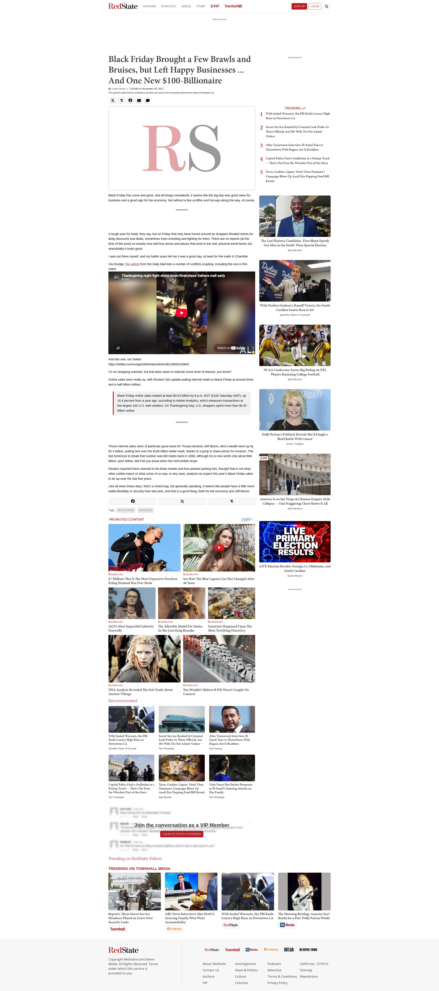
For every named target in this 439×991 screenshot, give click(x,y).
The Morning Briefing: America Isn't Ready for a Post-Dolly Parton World (304, 915)
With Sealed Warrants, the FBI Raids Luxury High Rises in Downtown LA (128, 740)
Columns (241, 983)
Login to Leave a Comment (181, 834)
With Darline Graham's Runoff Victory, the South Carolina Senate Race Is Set (295, 307)
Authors (149, 6)
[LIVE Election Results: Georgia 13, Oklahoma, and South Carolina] (295, 541)
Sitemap (306, 970)
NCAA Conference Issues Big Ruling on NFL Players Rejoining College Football (295, 372)
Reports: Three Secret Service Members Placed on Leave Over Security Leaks (130, 917)
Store (201, 6)
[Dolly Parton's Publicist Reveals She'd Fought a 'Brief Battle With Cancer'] (295, 409)
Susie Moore (294, 575)
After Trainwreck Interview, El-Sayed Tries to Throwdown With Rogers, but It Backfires (229, 740)
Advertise (274, 970)
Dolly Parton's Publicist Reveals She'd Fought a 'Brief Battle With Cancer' (295, 436)
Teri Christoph (166, 748)
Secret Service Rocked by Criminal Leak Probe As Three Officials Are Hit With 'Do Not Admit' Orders (181, 740)
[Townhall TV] (233, 6)
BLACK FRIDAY (126, 510)
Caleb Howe (119, 88)
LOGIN (315, 6)
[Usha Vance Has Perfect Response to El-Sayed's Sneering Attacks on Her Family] (232, 767)
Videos (186, 6)
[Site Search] (327, 6)
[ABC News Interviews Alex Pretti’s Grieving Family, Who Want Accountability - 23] (191, 891)
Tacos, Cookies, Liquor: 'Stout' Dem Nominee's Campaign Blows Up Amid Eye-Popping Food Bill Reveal (182, 788)
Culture (240, 976)
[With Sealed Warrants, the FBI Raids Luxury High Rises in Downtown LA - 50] (248, 891)
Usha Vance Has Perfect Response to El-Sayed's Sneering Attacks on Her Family (230, 788)
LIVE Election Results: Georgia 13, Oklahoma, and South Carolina (295, 568)
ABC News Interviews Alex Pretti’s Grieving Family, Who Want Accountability (189, 917)
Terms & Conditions (282, 976)
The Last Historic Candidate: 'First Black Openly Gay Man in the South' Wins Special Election (295, 242)
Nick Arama (215, 748)
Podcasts (168, 6)
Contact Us (211, 970)
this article (132, 264)
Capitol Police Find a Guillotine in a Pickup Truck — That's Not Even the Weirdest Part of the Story (131, 788)
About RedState (214, 964)
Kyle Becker (165, 797)
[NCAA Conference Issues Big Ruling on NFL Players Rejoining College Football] (295, 345)
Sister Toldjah (295, 443)
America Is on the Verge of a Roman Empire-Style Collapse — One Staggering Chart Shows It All (295, 501)
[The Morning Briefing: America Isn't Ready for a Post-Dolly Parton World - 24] (304, 891)
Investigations (245, 964)
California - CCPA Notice (315, 964)
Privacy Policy (277, 983)
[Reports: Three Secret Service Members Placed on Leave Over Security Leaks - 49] (134, 891)
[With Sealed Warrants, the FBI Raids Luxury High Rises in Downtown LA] (131, 719)
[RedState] (123, 6)
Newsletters (309, 976)
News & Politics (246, 970)
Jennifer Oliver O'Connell (122, 748)
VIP (205, 983)
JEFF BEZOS (145, 510)
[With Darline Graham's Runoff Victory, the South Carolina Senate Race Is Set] (295, 280)
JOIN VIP (299, 6)
